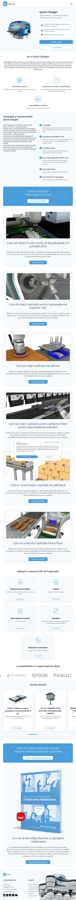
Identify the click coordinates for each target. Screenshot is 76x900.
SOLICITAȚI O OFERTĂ (38, 201)
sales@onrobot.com (9, 891)
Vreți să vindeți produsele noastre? (38, 758)
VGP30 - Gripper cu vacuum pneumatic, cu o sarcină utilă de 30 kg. (18, 710)
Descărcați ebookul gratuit (38, 862)
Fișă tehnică (57, 47)
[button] (19, 442)
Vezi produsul (18, 728)
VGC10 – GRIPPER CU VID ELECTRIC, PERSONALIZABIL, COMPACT (50, 710)
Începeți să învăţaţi (38, 382)
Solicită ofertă (56, 42)
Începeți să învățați (38, 559)
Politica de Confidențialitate (52, 442)
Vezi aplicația (20, 599)
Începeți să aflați (38, 262)
